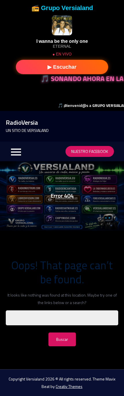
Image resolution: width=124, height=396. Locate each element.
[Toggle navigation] (16, 151)
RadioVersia (22, 122)
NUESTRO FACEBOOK (89, 151)
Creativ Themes (69, 386)
